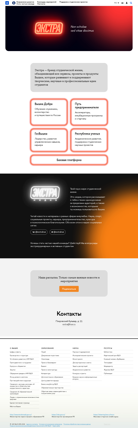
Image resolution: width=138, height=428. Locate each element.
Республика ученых (87, 133)
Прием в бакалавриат (48, 363)
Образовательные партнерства (52, 388)
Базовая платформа (69, 160)
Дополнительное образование (52, 377)
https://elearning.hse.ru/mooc (103, 414)
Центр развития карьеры (50, 381)
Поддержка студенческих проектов (73, 2)
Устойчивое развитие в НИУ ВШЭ (22, 359)
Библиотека (108, 352)
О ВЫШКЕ (14, 348)
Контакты (41, 4)
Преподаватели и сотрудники (20, 363)
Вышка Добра (43, 104)
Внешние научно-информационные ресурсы (85, 378)
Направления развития (25, 2)
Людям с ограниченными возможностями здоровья (24, 398)
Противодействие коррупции (20, 381)
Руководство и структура (19, 355)
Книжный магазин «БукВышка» (114, 359)
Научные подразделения (81, 352)
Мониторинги (77, 359)
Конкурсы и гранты (79, 373)
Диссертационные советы (82, 363)
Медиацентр (108, 366)
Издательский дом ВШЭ (112, 355)
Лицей (43, 352)
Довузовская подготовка (50, 355)
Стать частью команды (25, 4)
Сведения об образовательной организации (21, 393)
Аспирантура (45, 373)
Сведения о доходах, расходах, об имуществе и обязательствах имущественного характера (22, 386)
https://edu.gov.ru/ (58, 414)
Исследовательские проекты (83, 355)
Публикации (108, 373)
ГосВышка (41, 133)
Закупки (12, 370)
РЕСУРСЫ (108, 348)
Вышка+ (44, 366)
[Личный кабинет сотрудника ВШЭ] (126, 3)
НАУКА (76, 348)
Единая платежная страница (19, 403)
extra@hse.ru (69, 324)
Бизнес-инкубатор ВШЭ (49, 384)
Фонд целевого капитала (19, 377)
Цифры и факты (15, 352)
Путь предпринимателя (87, 105)
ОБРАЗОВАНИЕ (47, 348)
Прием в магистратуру (49, 370)
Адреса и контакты (32, 424)
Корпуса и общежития (18, 366)
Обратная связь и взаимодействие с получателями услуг (54, 392)
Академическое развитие (81, 370)
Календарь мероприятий (46, 2)
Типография (108, 363)
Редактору (107, 424)
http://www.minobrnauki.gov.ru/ (21, 414)
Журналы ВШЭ (109, 370)
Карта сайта (56, 426)
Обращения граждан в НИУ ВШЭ (21, 373)
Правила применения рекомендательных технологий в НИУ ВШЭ (30, 426)
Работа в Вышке (15, 406)
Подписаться (69, 288)
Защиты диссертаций (80, 366)
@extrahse (40, 231)
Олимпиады (45, 359)
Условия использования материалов (50, 424)
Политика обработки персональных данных (77, 424)
